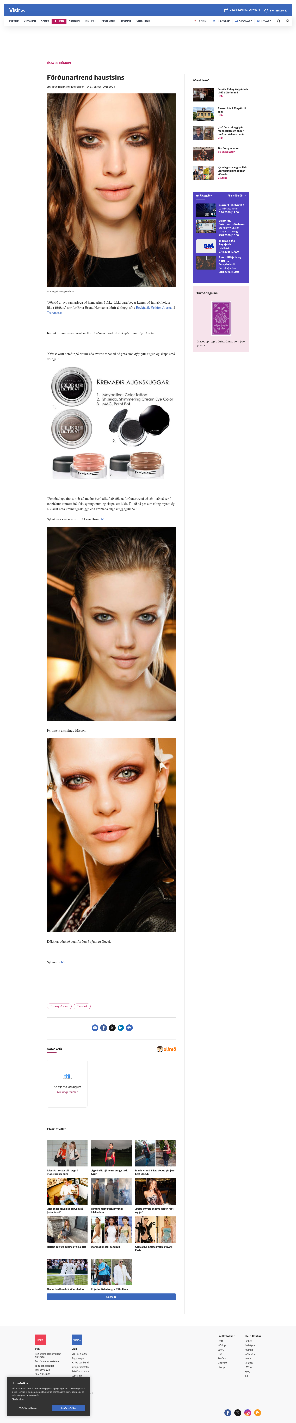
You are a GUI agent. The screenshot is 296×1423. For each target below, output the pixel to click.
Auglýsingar (78, 1358)
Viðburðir (250, 1354)
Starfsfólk (77, 1376)
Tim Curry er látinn (228, 148)
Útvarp (221, 1367)
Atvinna (249, 1350)
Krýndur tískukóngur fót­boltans (109, 1289)
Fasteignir (250, 1345)
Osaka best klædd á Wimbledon (65, 1289)
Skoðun (222, 1358)
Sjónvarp (222, 1363)
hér (63, 962)
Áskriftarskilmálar (81, 1371)
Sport (221, 1350)
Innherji (249, 1341)
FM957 (248, 1367)
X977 (247, 1372)
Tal (246, 1376)
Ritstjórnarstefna (81, 1367)
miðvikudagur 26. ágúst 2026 (245, 10)
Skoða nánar (18, 1399)
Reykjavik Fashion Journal (154, 307)
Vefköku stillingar (28, 1408)
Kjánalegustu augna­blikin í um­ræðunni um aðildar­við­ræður (233, 171)
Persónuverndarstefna (47, 1361)
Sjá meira (111, 1297)
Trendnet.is (55, 312)
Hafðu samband (80, 1363)
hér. (103, 519)
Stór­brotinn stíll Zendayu (105, 1247)
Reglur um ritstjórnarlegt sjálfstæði (48, 1356)
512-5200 (82, 1354)
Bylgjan (249, 1363)
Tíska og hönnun (59, 1006)
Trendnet (82, 1006)
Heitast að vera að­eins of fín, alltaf (66, 1247)
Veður (248, 1358)
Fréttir (221, 1341)
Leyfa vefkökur (69, 1408)
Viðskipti (222, 1345)
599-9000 (45, 1374)
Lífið (220, 1354)
